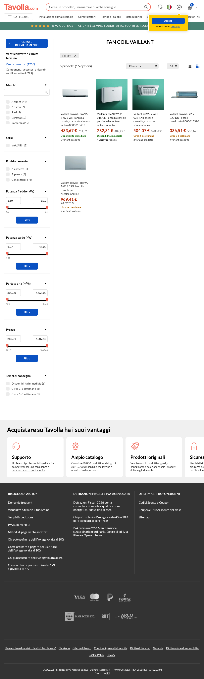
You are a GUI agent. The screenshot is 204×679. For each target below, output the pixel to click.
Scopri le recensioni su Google (113, 25)
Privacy (111, 654)
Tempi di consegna (18, 376)
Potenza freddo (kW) (20, 191)
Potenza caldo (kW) (19, 237)
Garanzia (158, 648)
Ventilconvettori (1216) (20, 64)
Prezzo (10, 329)
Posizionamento (17, 161)
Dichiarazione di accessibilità (182, 648)
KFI (108, 673)
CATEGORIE (21, 17)
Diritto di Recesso (140, 648)
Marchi (11, 85)
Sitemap (144, 517)
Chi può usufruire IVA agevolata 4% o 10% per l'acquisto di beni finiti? (100, 518)
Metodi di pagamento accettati (28, 532)
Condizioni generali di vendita (110, 648)
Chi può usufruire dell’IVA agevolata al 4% (35, 557)
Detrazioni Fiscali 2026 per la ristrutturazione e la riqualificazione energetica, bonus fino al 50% (96, 506)
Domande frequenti (20, 502)
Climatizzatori (87, 16)
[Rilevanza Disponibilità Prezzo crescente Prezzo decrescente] (142, 66)
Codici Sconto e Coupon (154, 502)
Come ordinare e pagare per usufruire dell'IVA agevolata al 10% (32, 548)
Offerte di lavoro (82, 648)
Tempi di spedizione (20, 517)
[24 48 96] (173, 66)
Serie (9, 137)
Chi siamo (64, 648)
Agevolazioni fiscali (192, 16)
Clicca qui (175, 26)
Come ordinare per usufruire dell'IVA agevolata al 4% (32, 566)
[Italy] (169, 7)
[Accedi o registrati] (179, 7)
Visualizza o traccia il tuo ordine (28, 510)
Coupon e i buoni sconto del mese (160, 510)
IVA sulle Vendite (19, 524)
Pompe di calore (111, 16)
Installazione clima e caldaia (56, 16)
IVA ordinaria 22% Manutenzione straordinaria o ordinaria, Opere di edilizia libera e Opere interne (100, 531)
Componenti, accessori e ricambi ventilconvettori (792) (26, 71)
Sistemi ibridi (134, 16)
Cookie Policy (96, 654)
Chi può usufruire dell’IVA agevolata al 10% (36, 539)
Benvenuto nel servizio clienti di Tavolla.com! (30, 648)
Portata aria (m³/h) (18, 283)
